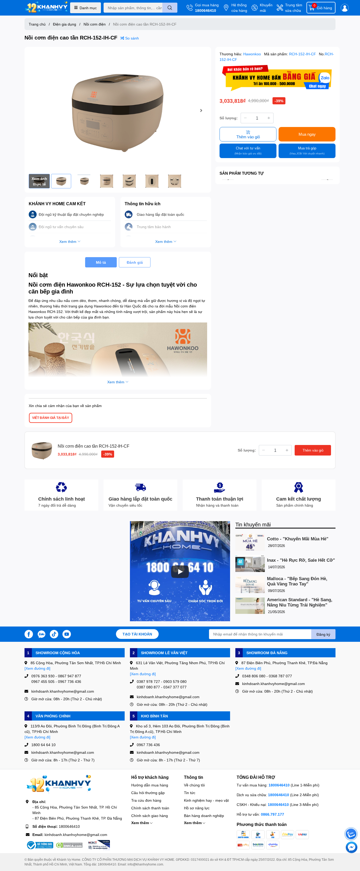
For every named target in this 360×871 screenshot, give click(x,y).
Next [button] (201, 110)
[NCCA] (98, 845)
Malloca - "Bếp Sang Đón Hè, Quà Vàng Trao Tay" (297, 581)
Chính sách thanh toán (150, 808)
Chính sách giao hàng (149, 815)
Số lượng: (229, 118)
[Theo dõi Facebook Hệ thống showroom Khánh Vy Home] (29, 633)
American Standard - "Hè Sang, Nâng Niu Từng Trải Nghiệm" (299, 602)
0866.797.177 (272, 814)
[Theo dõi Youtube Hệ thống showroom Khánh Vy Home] (66, 633)
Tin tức (189, 792)
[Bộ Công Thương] (39, 845)
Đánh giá (135, 262)
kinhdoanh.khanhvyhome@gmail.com (76, 834)
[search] (169, 8)
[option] (118, 110)
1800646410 (205, 10)
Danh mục (88, 8)
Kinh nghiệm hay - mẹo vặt (206, 800)
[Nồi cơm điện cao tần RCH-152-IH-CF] (118, 110)
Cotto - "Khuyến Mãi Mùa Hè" (297, 538)
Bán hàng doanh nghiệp (204, 815)
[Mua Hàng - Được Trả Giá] (277, 78)
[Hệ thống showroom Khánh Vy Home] (46, 7)
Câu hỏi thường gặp (148, 792)
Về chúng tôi (194, 785)
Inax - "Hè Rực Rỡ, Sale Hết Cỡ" (301, 560)
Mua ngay (307, 134)
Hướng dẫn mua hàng (149, 785)
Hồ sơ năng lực (197, 808)
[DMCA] (69, 845)
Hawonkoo (252, 54)
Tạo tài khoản (137, 634)
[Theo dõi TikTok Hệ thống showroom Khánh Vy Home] (54, 633)
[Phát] (180, 571)
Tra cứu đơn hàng (146, 800)
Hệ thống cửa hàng (239, 8)
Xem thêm (140, 822)
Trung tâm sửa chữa (293, 8)
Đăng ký (323, 634)
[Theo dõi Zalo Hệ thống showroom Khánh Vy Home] (41, 633)
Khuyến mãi (266, 8)
